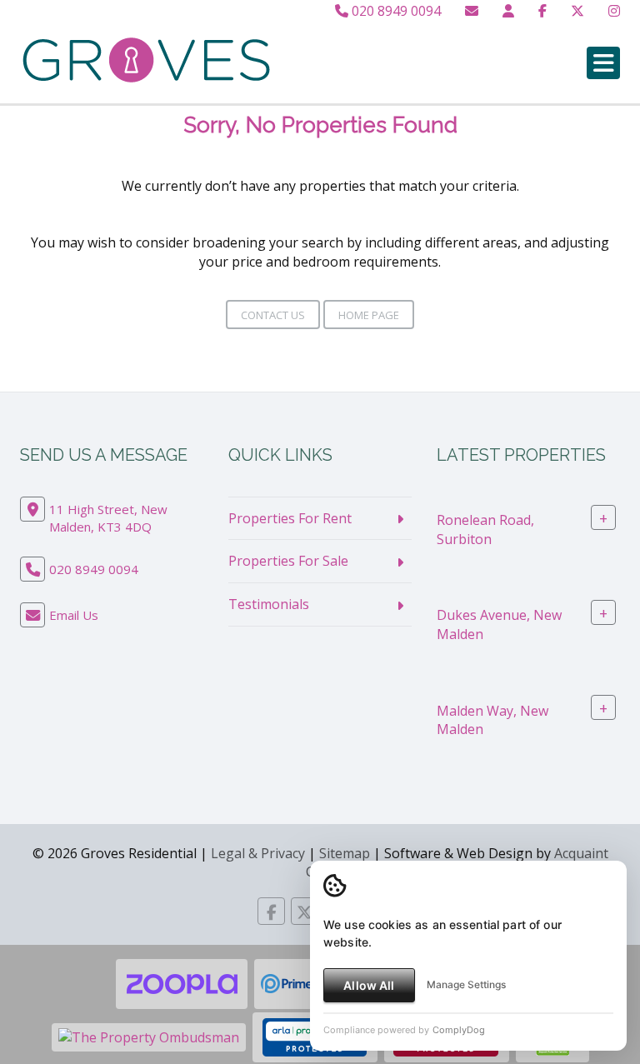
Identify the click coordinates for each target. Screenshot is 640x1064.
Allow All (368, 985)
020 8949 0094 (394, 11)
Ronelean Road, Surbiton (485, 528)
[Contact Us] (508, 11)
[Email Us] (471, 11)
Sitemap (344, 853)
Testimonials (268, 604)
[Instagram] (614, 11)
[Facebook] (542, 11)
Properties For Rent (290, 518)
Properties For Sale (288, 561)
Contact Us (273, 314)
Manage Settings (466, 984)
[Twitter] (577, 11)
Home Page (368, 314)
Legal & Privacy (258, 853)
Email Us (73, 615)
